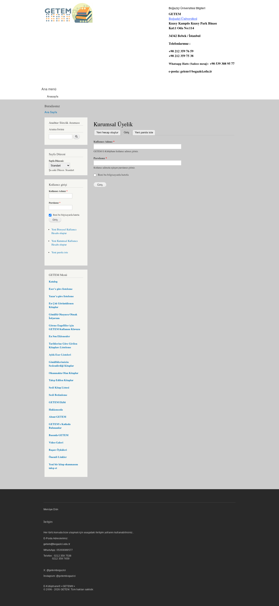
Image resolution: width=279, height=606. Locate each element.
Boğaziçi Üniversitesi (183, 18)
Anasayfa (52, 96)
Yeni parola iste (59, 252)
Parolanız (54, 202)
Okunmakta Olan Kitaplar (63, 373)
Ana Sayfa (51, 112)
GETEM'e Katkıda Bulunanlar (59, 426)
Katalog (53, 281)
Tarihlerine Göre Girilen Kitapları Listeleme (63, 345)
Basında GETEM (58, 435)
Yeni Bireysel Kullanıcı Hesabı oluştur (64, 231)
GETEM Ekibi (57, 402)
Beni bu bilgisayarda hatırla (66, 214)
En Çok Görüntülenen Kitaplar (61, 305)
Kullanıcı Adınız (58, 191)
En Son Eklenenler (59, 336)
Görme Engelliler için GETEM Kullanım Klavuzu (64, 327)
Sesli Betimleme (58, 395)
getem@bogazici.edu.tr (196, 71)
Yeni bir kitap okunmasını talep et (63, 466)
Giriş (128, 132)
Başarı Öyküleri (58, 450)
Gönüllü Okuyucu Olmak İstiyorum (63, 316)
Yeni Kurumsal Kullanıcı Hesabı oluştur (64, 242)
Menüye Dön (51, 509)
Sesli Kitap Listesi (59, 387)
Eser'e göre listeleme (61, 289)
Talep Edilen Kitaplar (61, 380)
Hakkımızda (56, 409)
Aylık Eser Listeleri (60, 354)
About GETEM (57, 417)
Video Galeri (56, 442)
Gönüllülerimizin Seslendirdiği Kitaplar (61, 363)
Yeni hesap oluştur (107, 132)
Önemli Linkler (58, 457)
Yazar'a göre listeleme (61, 296)
